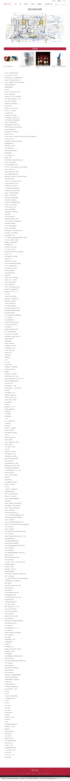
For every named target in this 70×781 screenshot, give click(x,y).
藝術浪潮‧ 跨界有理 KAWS (9, 430)
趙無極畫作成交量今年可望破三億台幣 (11, 616)
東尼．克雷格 (7, 362)
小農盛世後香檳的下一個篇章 (10, 348)
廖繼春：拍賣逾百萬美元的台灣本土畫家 (12, 557)
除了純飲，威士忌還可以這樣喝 (10, 228)
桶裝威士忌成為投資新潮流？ (10, 178)
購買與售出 (26, 4)
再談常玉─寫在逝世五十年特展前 (10, 399)
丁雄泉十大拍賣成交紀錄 (9, 550)
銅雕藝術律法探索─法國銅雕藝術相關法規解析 (13, 674)
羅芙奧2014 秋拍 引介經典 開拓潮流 (11, 475)
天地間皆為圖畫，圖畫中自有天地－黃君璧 (12, 308)
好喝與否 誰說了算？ (8, 105)
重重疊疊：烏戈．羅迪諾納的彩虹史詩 (59, 66)
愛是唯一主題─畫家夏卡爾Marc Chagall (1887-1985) (14, 378)
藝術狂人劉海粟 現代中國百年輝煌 (11, 432)
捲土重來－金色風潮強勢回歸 (10, 94)
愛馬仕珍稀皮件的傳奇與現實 (10, 312)
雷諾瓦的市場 (7, 728)
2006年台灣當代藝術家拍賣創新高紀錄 (11, 540)
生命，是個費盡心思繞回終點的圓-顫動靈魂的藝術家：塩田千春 (16, 237)
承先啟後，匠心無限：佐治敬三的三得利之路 (12, 91)
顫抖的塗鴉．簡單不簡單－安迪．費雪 (11, 183)
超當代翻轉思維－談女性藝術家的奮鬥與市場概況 (13, 141)
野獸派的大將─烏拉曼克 (9, 738)
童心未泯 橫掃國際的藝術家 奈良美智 (11, 164)
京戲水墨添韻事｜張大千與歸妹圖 (11, 115)
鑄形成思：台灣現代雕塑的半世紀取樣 (11, 73)
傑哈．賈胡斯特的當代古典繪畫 (10, 305)
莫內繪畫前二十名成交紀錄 (9, 717)
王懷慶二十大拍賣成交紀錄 (9, 519)
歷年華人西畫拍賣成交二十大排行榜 (11, 688)
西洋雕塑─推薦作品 (8, 681)
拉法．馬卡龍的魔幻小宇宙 (9, 155)
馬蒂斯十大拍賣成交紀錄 (9, 587)
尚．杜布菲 (7, 703)
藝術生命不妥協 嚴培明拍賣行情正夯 (11, 512)
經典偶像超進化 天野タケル (9, 244)
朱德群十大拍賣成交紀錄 (9, 634)
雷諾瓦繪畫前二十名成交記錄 (10, 726)
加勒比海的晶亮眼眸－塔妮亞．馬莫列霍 (12, 171)
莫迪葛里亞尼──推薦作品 (9, 566)
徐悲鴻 (6, 359)
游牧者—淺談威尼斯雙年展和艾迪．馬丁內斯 (12, 98)
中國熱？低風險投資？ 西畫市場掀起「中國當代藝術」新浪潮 (15, 573)
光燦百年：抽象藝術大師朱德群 (10, 282)
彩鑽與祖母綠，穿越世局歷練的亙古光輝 (12, 289)
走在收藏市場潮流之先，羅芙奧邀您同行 (12, 131)
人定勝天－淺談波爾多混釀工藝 (10, 303)
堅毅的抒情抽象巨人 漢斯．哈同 (10, 453)
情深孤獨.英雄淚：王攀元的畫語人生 (11, 373)
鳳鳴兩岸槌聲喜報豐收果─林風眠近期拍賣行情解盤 (13, 656)
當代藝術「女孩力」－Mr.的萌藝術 (11, 279)
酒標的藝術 (7, 371)
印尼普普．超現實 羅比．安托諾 (10, 207)
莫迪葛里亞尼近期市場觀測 (9, 571)
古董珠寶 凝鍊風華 (8, 341)
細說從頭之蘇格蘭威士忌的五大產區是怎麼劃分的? (13, 127)
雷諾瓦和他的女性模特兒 (9, 731)
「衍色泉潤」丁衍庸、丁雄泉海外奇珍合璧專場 (13, 181)
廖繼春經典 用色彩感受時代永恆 (10, 395)
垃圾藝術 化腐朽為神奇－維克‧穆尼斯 (11, 376)
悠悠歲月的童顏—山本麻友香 (10, 145)
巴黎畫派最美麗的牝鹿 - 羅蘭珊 (10, 747)
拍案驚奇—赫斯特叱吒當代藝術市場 (11, 611)
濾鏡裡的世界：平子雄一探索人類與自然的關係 (13, 96)
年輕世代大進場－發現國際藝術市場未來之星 (12, 202)
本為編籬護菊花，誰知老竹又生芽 (11, 345)
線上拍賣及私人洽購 (48, 4)
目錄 (20, 4)
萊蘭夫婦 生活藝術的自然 (9, 338)
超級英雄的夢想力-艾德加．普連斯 (11, 185)
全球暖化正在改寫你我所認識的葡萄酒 (11, 197)
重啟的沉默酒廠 (7, 214)
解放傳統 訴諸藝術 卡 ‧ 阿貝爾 (10, 385)
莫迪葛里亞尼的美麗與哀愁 (9, 564)
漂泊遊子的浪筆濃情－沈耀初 (10, 272)
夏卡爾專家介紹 (7, 644)
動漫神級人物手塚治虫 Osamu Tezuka (11, 291)
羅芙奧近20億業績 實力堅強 (10, 491)
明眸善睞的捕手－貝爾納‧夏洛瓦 (11, 261)
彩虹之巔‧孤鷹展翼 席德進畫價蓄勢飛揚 (12, 498)
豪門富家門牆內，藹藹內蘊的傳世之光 (11, 103)
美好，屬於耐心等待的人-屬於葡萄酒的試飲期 (13, 221)
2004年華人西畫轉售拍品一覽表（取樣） (12, 592)
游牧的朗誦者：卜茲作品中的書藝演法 (11, 232)
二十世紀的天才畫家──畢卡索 (10, 750)
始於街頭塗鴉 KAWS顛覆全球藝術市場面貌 (12, 310)
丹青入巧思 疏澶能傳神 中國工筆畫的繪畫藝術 (13, 315)
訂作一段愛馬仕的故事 (9, 317)
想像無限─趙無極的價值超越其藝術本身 (12, 381)
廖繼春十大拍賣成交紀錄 (9, 599)
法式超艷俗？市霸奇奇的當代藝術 (11, 296)
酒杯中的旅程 (7, 404)
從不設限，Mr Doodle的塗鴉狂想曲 (11, 204)
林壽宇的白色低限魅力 (9, 439)
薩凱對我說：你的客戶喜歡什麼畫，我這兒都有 (13, 649)
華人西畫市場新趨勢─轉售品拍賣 (10, 601)
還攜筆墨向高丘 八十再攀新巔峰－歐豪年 (12, 298)
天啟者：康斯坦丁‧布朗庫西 (10, 446)
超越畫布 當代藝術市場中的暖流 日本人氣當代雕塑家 (14, 251)
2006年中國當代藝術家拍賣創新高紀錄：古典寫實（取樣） (15, 545)
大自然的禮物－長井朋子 (9, 113)
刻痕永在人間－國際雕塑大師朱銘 (11, 122)
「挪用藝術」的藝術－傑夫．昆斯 (11, 397)
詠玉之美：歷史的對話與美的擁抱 (11, 225)
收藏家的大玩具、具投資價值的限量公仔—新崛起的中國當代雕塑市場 (17, 524)
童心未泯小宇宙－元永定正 (9, 138)
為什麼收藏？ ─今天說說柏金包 (10, 427)
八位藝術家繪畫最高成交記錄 (10, 698)
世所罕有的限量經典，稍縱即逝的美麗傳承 (12, 120)
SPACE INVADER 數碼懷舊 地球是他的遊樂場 (13, 263)
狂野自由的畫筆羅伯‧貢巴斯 (10, 235)
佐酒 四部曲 (7, 449)
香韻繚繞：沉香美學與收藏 (9, 343)
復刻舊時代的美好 (8, 355)
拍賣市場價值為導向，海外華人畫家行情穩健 (12, 505)
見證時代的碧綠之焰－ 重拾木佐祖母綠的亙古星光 (13, 230)
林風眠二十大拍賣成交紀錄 (9, 529)
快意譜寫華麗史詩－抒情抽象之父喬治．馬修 (12, 336)
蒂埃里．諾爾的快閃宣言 (9, 148)
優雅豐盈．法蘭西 (8, 157)
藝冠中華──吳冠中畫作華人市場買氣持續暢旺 (13, 632)
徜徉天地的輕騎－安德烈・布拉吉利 (11, 268)
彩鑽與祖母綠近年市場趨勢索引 (10, 223)
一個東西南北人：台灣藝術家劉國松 (11, 489)
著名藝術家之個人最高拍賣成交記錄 (11, 677)
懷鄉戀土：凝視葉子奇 (9, 444)
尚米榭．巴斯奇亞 (8, 705)
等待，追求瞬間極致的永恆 (9, 319)
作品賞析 (6, 721)
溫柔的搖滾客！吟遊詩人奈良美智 (11, 247)
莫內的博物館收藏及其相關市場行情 (11, 724)
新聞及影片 (40, 4)
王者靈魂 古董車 (8, 423)
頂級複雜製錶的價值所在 (9, 143)
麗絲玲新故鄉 (7, 477)
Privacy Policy (58, 778)
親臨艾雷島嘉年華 (8, 416)
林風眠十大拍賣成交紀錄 (9, 670)
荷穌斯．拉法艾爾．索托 (9, 460)
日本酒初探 (7, 435)
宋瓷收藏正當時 (7, 411)
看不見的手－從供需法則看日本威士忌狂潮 (12, 286)
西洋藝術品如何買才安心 (9, 646)
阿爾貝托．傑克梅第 (8, 712)
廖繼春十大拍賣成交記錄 (9, 554)
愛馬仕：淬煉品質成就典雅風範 (10, 331)
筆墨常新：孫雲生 (8, 254)
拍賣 (15, 4)
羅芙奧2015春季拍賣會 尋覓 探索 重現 (11, 458)
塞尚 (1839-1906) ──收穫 (9, 754)
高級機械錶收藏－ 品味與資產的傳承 (11, 211)
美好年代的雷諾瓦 (8, 757)
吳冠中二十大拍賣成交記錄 (9, 576)
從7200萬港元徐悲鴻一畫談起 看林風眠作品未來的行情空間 (15, 531)
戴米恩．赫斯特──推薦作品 (10, 604)
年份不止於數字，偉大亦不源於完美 (11, 75)
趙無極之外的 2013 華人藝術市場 (10, 496)
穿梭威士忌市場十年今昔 (9, 134)
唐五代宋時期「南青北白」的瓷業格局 (11, 334)
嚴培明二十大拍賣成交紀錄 (9, 510)
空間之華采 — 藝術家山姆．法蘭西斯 (11, 108)
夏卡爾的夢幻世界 (8, 752)
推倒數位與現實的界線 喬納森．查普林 (11, 218)
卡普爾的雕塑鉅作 (8, 413)
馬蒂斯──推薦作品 (8, 583)
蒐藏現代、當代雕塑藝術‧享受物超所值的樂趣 (13, 503)
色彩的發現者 (7, 714)
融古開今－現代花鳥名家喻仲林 (10, 162)
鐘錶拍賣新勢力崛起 (8, 152)
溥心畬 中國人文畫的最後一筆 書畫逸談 (12, 239)
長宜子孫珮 (7, 486)
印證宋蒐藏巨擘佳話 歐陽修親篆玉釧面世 (12, 467)
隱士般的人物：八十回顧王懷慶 (10, 110)
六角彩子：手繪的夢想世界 (9, 350)
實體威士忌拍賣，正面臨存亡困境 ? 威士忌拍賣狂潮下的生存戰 (16, 176)
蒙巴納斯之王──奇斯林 (9, 745)
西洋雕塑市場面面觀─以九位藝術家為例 (12, 679)
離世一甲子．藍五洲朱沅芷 (9, 169)
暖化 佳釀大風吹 (8, 425)
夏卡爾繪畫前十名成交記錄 (9, 651)
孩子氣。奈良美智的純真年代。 (10, 420)
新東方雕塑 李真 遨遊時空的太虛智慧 (11, 329)
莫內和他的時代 (7, 719)
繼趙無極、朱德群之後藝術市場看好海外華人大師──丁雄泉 (15, 536)
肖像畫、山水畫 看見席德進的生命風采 (11, 493)
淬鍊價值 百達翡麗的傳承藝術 (10, 84)
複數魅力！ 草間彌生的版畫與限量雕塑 (11, 192)
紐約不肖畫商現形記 (8, 653)
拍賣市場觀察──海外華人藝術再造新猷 (11, 667)
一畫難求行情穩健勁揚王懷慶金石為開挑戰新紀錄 (13, 517)
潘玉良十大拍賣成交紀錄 (9, 559)
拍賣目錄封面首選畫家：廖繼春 (10, 594)
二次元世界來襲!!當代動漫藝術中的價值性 (12, 188)
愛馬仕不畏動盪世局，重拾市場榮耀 (11, 256)
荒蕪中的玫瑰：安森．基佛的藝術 (11, 101)
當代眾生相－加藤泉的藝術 (9, 216)
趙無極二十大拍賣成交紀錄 (9, 547)
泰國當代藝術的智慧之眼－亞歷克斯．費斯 (12, 124)
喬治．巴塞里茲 (7, 710)
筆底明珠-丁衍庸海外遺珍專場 (10, 209)
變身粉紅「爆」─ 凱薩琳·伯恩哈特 (11, 195)
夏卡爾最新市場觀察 (8, 641)
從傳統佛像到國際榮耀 (9, 87)
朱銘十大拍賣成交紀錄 (9, 630)
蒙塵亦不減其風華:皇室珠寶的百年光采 (11, 174)
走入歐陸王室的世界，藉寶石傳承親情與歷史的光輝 (14, 160)
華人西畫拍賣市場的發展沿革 (10, 684)
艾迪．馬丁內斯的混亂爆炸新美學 (11, 265)
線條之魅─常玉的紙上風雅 (9, 472)
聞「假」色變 (7, 294)
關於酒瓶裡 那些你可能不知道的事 (11, 150)
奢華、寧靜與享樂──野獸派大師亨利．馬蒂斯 (13, 585)
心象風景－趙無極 (8, 364)
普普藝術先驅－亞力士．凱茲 (10, 406)
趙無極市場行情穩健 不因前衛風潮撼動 (11, 543)
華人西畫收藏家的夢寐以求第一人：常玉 (12, 627)
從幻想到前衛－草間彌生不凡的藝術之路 (12, 322)
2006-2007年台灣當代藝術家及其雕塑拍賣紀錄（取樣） (14, 514)
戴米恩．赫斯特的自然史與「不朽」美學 (12, 606)
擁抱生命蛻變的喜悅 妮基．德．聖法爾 (11, 463)
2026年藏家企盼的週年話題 (25, 66)
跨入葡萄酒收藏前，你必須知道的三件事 (12, 117)
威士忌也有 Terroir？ (8, 258)
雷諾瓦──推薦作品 (8, 735)
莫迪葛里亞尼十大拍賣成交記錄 (10, 569)
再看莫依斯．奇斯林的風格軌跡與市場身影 (12, 80)
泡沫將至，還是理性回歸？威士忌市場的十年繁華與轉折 (14, 82)
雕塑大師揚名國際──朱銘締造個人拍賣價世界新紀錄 (14, 620)
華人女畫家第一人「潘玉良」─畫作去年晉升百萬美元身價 (15, 562)
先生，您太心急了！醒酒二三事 (10, 249)
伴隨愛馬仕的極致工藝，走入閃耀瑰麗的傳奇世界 (13, 77)
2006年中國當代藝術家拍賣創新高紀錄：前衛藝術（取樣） (15, 552)
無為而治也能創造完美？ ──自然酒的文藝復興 (13, 388)
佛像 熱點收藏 (7, 390)
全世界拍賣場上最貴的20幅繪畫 (10, 740)
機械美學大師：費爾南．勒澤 (10, 437)
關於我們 (33, 4)
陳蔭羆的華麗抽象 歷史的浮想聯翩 (11, 482)
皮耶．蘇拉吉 (7, 691)
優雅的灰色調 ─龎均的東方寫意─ (10, 451)
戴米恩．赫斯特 (7, 707)
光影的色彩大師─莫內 (8, 743)
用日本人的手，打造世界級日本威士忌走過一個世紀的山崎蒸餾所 (16, 167)
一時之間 (6, 418)
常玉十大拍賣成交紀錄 (9, 625)
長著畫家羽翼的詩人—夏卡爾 (10, 639)
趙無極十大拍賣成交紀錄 (9, 618)
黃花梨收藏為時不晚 (8, 402)
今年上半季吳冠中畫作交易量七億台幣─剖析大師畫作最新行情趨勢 (16, 578)
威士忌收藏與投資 (8, 326)
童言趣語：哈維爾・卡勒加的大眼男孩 (11, 277)
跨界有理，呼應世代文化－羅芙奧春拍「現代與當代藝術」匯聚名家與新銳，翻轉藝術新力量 (21, 136)
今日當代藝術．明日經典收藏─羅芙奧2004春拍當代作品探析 (15, 660)
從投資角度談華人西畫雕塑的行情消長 (11, 686)
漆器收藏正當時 (7, 357)
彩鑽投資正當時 (7, 275)
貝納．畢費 (7, 700)
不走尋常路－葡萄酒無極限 (9, 270)
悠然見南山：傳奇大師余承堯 (10, 484)
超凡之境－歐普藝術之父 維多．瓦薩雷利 (12, 442)
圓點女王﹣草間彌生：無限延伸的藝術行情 (12, 507)
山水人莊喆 (7, 89)
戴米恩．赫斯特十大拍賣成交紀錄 (11, 609)
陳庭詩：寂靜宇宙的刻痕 (8, 66)
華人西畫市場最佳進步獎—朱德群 (11, 623)
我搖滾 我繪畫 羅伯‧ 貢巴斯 (10, 392)
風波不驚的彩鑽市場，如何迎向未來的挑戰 (12, 190)
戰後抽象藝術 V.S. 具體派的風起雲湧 (11, 366)
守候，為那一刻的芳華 (9, 383)
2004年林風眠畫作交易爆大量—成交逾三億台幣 (13, 597)
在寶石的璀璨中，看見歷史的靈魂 (11, 200)
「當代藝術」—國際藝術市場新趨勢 (11, 696)
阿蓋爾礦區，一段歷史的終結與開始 (11, 242)
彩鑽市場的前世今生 (8, 352)
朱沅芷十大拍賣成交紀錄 (9, 526)
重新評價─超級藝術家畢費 (9, 409)
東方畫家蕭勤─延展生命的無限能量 (11, 456)
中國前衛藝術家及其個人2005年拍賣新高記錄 (13, 580)
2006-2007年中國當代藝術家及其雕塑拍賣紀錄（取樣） (14, 522)
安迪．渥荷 (7, 693)
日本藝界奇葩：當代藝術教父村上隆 (11, 324)
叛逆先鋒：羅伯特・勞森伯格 (10, 369)
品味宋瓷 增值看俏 (8, 479)
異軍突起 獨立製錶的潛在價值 (10, 129)
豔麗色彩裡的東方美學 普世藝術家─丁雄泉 (12, 465)
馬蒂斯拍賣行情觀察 (8, 590)
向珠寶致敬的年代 (8, 500)
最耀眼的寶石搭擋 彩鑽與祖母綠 (10, 301)
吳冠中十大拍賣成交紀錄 (9, 613)
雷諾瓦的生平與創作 (8, 733)
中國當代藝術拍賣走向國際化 (10, 538)
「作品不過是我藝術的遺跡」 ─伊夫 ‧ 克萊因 (13, 470)
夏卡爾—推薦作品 (8, 637)
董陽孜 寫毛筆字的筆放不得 (9, 284)
